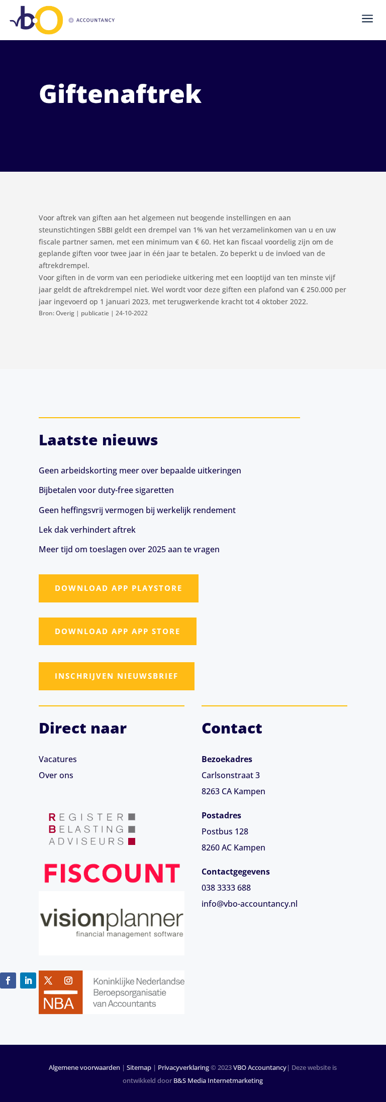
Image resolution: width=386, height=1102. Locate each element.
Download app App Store (117, 631)
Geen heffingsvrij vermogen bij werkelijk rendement (137, 510)
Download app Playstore (118, 588)
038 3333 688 (226, 887)
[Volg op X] (48, 980)
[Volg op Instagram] (68, 980)
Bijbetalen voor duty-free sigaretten (106, 490)
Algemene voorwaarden (84, 1067)
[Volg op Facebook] (8, 980)
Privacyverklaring (183, 1067)
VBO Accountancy (259, 1067)
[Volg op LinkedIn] (28, 980)
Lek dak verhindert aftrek (87, 529)
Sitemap (139, 1067)
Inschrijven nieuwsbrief (116, 676)
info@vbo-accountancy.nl (250, 903)
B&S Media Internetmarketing (218, 1080)
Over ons (56, 775)
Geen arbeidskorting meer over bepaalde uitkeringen (140, 470)
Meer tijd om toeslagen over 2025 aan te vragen (129, 549)
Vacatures (58, 759)
